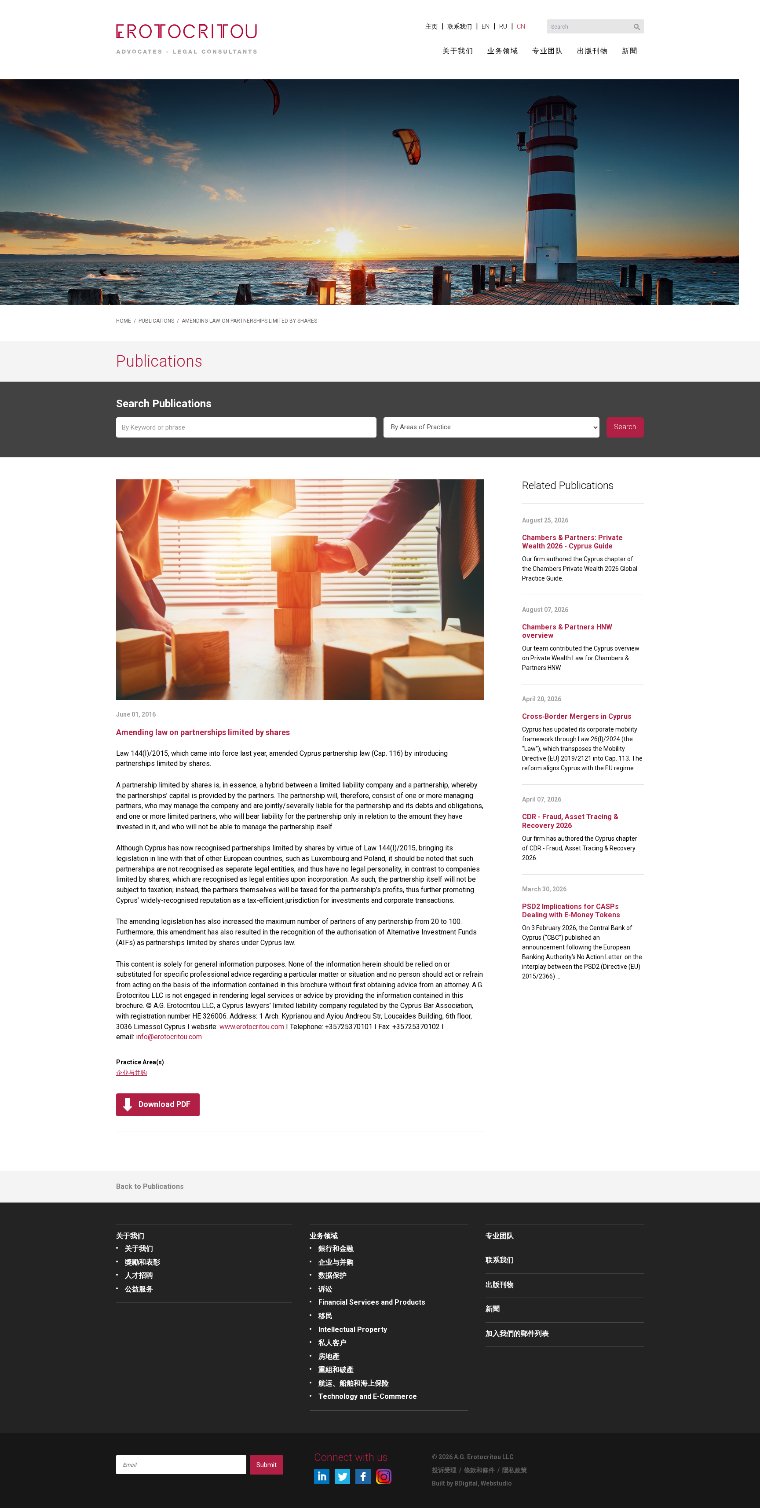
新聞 (629, 51)
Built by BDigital (455, 1483)
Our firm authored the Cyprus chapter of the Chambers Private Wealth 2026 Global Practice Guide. (579, 568)
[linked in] (321, 1476)
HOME (123, 321)
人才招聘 (139, 1275)
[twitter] (342, 1476)
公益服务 (139, 1289)
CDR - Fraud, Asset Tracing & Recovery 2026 (570, 821)
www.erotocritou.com (251, 1026)
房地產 (329, 1356)
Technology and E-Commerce (367, 1396)
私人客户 (332, 1343)
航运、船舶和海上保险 (353, 1383)
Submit (266, 1464)
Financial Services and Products (371, 1302)
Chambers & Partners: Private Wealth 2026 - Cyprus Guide (572, 541)
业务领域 (502, 51)
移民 (325, 1316)
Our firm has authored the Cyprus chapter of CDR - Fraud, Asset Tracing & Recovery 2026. (579, 848)
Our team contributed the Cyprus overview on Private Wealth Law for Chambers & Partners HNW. (580, 658)
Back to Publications (150, 1186)
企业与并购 (131, 1072)
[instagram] (383, 1476)
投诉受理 (444, 1470)
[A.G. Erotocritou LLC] (186, 36)
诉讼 (325, 1289)
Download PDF (164, 1104)
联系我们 (459, 26)
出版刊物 (592, 51)
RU (503, 26)
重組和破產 (336, 1369)
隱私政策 (514, 1470)
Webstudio (496, 1483)
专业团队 (547, 51)
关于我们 (457, 51)
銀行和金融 (336, 1248)
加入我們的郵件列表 (517, 1333)
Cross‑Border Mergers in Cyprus (577, 716)
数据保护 (332, 1275)
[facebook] (363, 1476)
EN (486, 26)
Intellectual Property (352, 1329)
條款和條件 (479, 1470)
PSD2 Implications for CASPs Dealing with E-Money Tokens (571, 910)
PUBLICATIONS (156, 321)
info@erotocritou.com (169, 1037)
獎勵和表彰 (142, 1262)
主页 (431, 26)
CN (521, 26)
